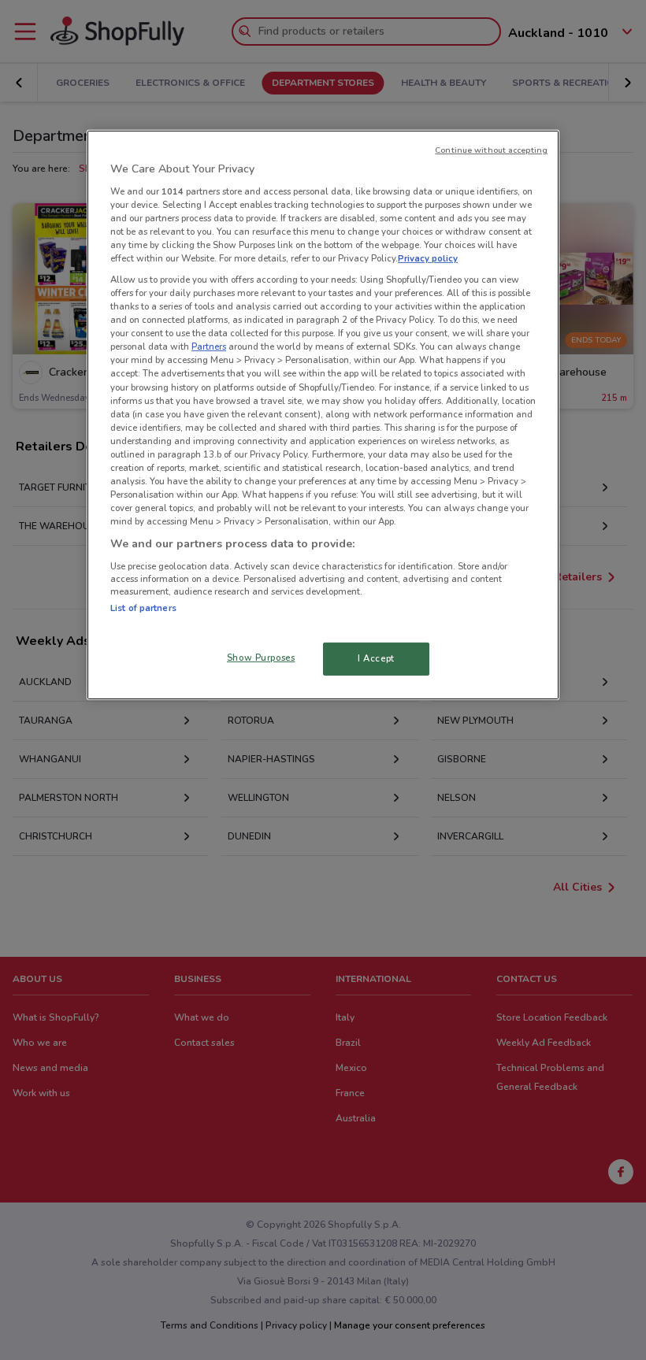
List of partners (143, 608)
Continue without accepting (491, 150)
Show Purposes (261, 657)
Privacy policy (428, 258)
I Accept (376, 658)
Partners (208, 346)
